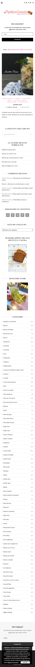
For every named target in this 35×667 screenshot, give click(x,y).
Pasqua (18, 499)
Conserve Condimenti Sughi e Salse (18, 370)
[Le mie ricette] (17, 258)
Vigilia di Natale (18, 612)
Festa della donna (18, 418)
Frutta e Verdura (26, 98)
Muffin (18, 475)
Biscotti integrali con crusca (10, 166)
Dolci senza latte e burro (18, 402)
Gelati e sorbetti (18, 438)
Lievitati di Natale (18, 455)
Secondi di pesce (18, 576)
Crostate (18, 378)
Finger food (18, 430)
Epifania (18, 406)
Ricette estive (18, 552)
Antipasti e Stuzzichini (8, 98)
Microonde (18, 467)
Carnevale (18, 350)
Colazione (18, 362)
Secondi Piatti (18, 584)
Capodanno (17, 98)
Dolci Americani (18, 394)
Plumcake (18, 519)
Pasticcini (18, 507)
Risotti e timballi (18, 560)
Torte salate (18, 596)
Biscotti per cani (18, 333)
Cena (18, 354)
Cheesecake (18, 358)
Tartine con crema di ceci (9, 153)
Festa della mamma (18, 422)
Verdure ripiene (18, 608)
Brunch (18, 337)
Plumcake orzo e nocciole (9, 162)
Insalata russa (17, 104)
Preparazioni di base (18, 527)
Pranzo (18, 523)
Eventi (18, 410)
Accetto (25, 662)
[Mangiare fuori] (17, 296)
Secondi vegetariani (18, 588)
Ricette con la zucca (18, 547)
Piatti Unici (18, 515)
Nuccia (4, 184)
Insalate (9, 100)
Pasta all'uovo (18, 503)
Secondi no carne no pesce (18, 580)
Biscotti (18, 325)
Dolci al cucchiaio (18, 390)
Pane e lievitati (18, 491)
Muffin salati (18, 483)
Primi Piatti (18, 535)
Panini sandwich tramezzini (18, 495)
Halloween (18, 442)
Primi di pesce (18, 531)
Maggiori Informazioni (13, 662)
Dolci (18, 386)
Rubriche (18, 564)
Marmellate (18, 463)
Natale (23, 100)
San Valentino (18, 568)
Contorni (18, 374)
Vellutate (18, 604)
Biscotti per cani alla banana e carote (12, 158)
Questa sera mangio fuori (18, 543)
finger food (18, 426)
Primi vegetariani (18, 539)
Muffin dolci (18, 479)
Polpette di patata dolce (8, 149)
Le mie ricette (16, 100)
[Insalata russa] (17, 74)
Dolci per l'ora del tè (18, 398)
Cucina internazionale (18, 382)
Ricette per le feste (23, 101)
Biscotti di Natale (18, 329)
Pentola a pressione (11, 101)
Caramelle (18, 346)
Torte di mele (18, 592)
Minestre (18, 471)
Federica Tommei (12, 107)
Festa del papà (18, 414)
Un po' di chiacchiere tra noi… (18, 600)
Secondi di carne (18, 572)
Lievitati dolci (18, 459)
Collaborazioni (18, 366)
